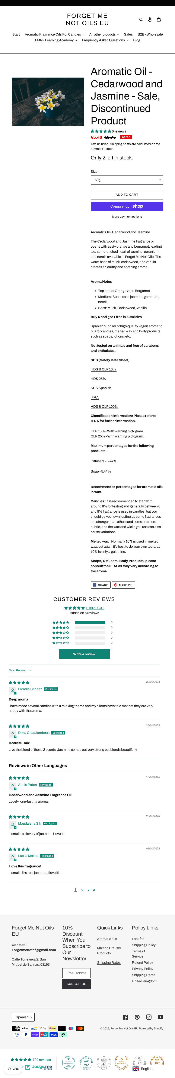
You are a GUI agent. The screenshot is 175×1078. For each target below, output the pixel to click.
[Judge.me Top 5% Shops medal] (139, 1063)
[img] (19, 682)
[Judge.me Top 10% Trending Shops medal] (157, 1063)
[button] (101, 131)
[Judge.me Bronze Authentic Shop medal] (121, 1063)
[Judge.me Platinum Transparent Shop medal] (68, 1063)
